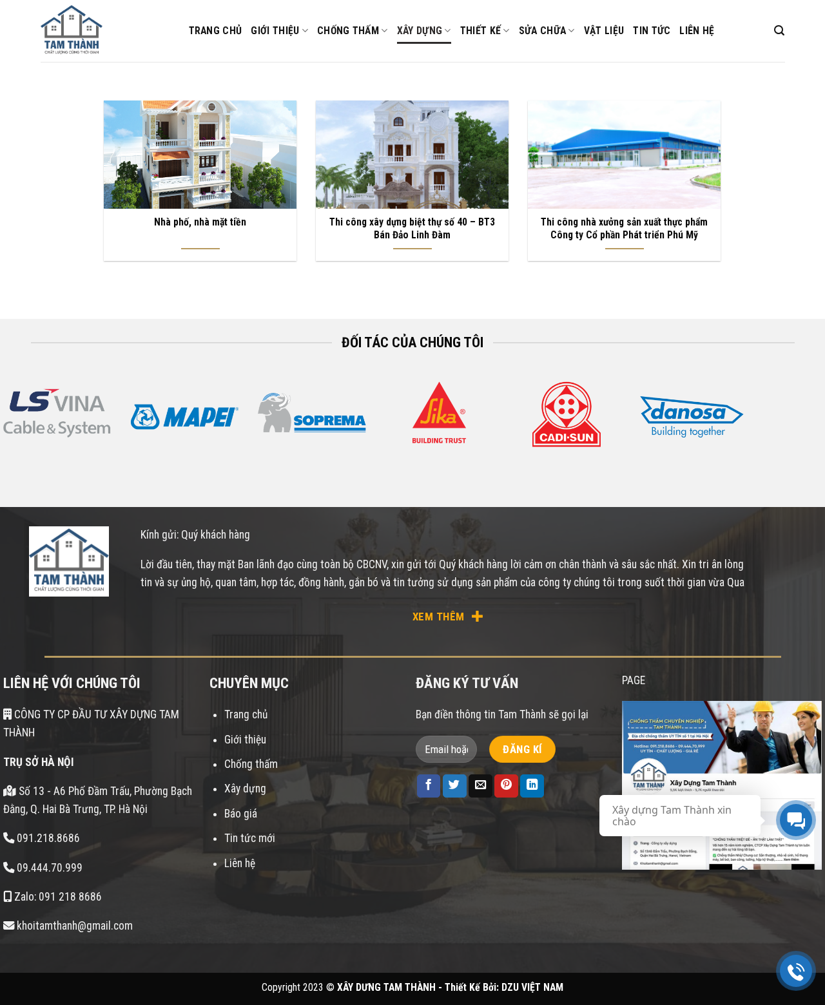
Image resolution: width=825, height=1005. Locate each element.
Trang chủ (245, 714)
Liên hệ (696, 30)
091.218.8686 (48, 838)
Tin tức (651, 30)
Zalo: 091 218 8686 (57, 896)
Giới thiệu (275, 30)
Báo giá (240, 813)
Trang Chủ (215, 30)
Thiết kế (480, 30)
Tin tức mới (249, 838)
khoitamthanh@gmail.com (73, 925)
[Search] (779, 30)
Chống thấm (348, 30)
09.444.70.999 (49, 867)
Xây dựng (420, 30)
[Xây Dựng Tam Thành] (105, 31)
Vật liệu (604, 30)
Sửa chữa (543, 30)
